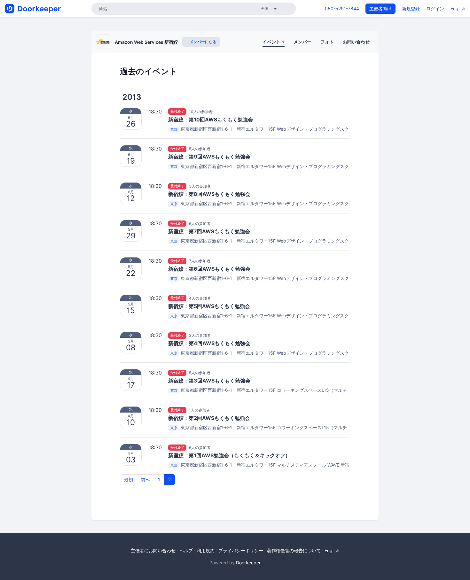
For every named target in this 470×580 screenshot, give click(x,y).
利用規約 (206, 550)
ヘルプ (186, 550)
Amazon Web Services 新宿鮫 (146, 42)
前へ (145, 479)
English (457, 8)
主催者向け (380, 8)
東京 (173, 129)
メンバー (302, 41)
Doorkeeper (248, 562)
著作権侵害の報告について (294, 550)
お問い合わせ (356, 41)
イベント (271, 41)
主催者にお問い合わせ (153, 550)
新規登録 (411, 8)
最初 (128, 479)
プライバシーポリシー (240, 550)
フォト (327, 41)
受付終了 (177, 111)
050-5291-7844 (342, 8)
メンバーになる (202, 41)
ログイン (435, 8)
